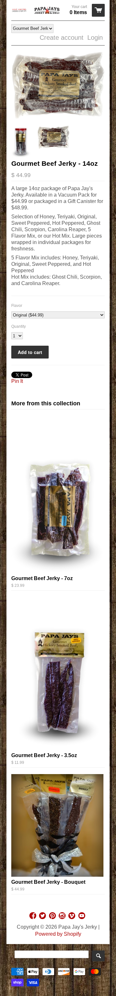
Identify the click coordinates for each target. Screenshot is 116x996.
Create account (61, 37)
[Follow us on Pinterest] (53, 915)
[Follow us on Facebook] (33, 915)
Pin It (17, 381)
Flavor (16, 305)
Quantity (18, 326)
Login (95, 37)
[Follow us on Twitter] (43, 915)
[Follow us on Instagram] (63, 915)
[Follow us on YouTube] (82, 915)
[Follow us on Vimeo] (72, 915)
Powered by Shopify (58, 934)
